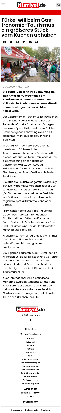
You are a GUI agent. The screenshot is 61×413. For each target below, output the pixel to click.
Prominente (30, 401)
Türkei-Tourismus (30, 334)
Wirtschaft (30, 389)
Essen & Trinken (30, 392)
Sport (30, 396)
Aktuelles (30, 329)
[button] (3, 5)
